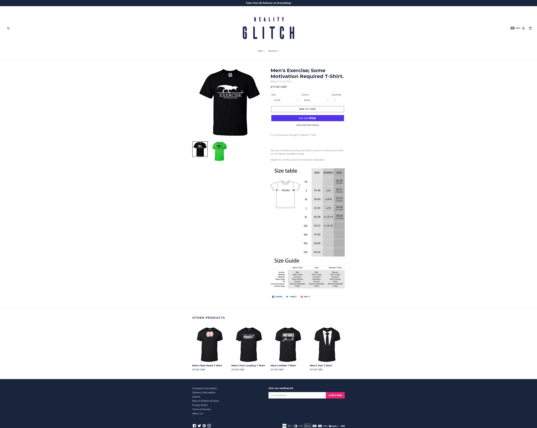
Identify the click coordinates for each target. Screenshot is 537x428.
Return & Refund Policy (205, 401)
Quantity (336, 94)
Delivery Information (203, 392)
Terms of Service (201, 409)
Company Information (204, 388)
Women (273, 51)
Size (273, 94)
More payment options (307, 125)
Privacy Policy (200, 405)
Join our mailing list (280, 388)
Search (196, 396)
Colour (305, 94)
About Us (197, 413)
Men (260, 51)
